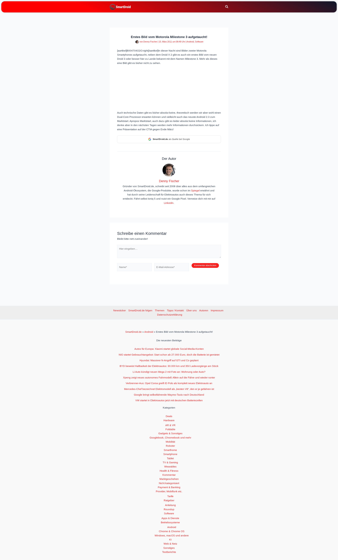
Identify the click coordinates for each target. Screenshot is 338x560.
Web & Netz (170, 543)
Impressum (217, 310)
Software (199, 42)
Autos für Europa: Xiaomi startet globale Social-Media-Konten (169, 348)
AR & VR (170, 425)
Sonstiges (169, 548)
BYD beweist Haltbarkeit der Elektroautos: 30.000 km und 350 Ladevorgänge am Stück (169, 366)
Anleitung (170, 505)
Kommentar (169, 474)
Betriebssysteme (170, 522)
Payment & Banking (169, 487)
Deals (169, 416)
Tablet (170, 458)
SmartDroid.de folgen (140, 310)
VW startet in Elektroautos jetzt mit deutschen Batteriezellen (169, 400)
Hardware (169, 420)
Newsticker (119, 310)
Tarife (170, 496)
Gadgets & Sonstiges (170, 433)
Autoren (203, 310)
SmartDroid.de (133, 331)
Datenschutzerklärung (169, 314)
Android (190, 42)
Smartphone (170, 454)
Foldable (170, 429)
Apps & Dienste (170, 518)
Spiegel (195, 190)
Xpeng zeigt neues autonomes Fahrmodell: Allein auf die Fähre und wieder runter (169, 377)
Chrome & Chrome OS (171, 531)
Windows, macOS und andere (172, 535)
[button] (227, 7)
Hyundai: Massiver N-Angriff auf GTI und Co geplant (169, 360)
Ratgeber (169, 500)
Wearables (170, 466)
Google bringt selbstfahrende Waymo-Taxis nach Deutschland (169, 394)
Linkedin (168, 203)
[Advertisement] (169, 87)
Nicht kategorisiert (169, 483)
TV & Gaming (170, 462)
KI (170, 539)
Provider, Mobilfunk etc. (169, 491)
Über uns (191, 310)
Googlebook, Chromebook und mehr (170, 437)
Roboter (170, 445)
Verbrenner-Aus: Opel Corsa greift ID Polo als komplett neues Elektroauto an (169, 383)
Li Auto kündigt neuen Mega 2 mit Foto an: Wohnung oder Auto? (169, 371)
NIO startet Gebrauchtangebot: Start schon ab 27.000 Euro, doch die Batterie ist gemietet (169, 354)
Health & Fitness (169, 470)
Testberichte (169, 552)
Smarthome (170, 450)
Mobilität (170, 441)
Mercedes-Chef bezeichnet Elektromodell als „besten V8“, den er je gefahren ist (169, 389)
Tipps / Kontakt (175, 310)
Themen (159, 310)
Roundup (169, 509)
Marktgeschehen (169, 479)
